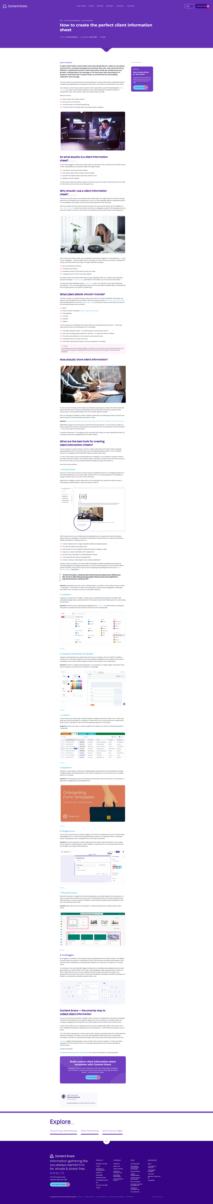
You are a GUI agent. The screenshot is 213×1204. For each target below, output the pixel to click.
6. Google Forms (67, 831)
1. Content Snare (67, 470)
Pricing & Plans (101, 1164)
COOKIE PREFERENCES (101, 1196)
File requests (135, 1171)
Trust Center (118, 1169)
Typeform (100, 606)
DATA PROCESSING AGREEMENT (116, 1196)
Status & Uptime (101, 1185)
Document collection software (135, 1167)
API (97, 1183)
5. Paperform (66, 768)
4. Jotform (65, 715)
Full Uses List (135, 1192)
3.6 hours (77, 280)
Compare (151, 1180)
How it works (81, 6)
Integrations (101, 1178)
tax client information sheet (116, 300)
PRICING (91, 6)
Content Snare (88, 283)
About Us (116, 1166)
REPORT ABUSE (130, 1196)
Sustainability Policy (118, 1179)
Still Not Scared (159, 1196)
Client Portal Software (135, 1178)
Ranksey (62, 1041)
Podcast (151, 1174)
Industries (109, 6)
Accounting (135, 1164)
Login (98, 1188)
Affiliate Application (117, 1172)
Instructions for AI (154, 1177)
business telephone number (88, 311)
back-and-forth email (67, 208)
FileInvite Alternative (135, 1188)
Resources (120, 6)
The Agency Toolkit (152, 1167)
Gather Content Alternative (137, 1184)
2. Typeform (65, 595)
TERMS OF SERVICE (89, 1196)
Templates (100, 6)
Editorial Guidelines (117, 1175)
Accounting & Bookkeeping (72, 20)
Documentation (102, 1180)
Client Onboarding (87, 20)
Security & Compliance (100, 1169)
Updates (99, 1173)
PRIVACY (80, 1196)
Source (62, 649)
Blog (61, 20)
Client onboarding (135, 1174)
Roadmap (99, 1175)
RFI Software (135, 1182)
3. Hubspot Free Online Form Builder (76, 654)
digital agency (87, 302)
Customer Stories (151, 1170)
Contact (116, 1164)
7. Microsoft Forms (68, 893)
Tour (98, 1166)
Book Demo (130, 6)
